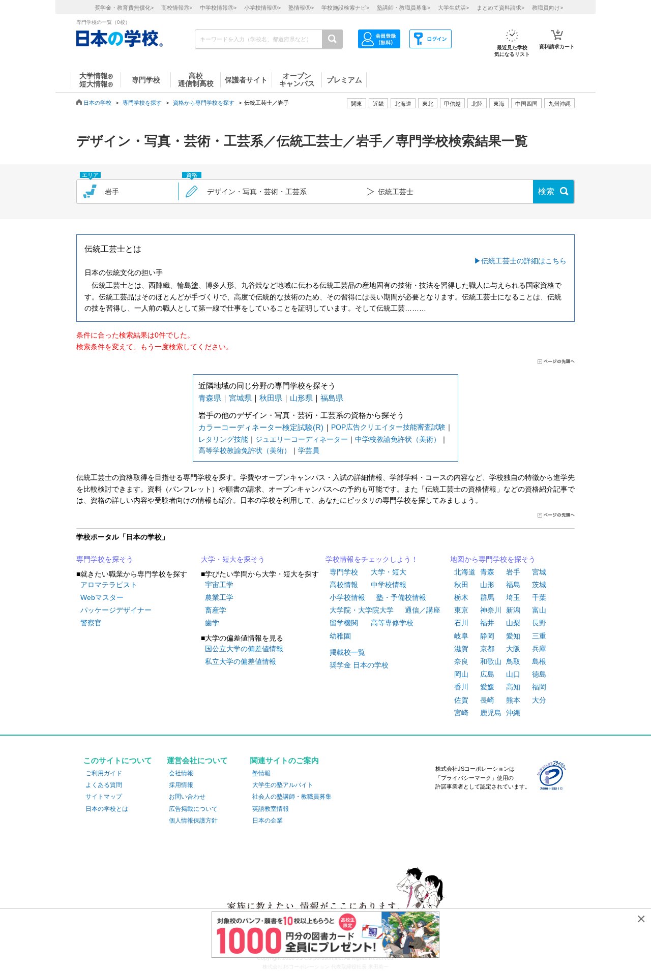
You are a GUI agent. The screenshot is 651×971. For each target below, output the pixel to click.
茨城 (539, 585)
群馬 (487, 597)
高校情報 (344, 585)
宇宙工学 (219, 585)
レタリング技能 (223, 439)
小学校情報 (347, 597)
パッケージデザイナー (116, 610)
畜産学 (215, 610)
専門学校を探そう (104, 559)
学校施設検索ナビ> (345, 8)
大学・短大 (388, 572)
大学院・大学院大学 (362, 610)
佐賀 (461, 700)
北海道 (403, 104)
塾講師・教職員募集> (403, 8)
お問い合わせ (187, 796)
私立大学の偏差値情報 (240, 661)
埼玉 (513, 597)
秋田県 (270, 397)
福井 (487, 623)
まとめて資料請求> (500, 8)
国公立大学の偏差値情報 (244, 649)
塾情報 (261, 773)
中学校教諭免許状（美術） (397, 439)
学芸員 (308, 450)
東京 (461, 610)
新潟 (513, 610)
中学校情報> (218, 8)
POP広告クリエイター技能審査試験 (388, 427)
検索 (546, 191)
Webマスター (102, 597)
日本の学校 (97, 103)
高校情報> (176, 8)
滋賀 (461, 649)
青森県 (209, 397)
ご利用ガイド (103, 773)
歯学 (212, 623)
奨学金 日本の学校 (359, 665)
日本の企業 (267, 820)
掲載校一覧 (347, 652)
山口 (513, 674)
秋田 (461, 585)
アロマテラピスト (108, 585)
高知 (513, 687)
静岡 (487, 636)
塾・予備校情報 (401, 597)
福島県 (331, 397)
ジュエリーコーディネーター (301, 439)
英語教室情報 (270, 808)
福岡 (539, 687)
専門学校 (344, 572)
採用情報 (181, 784)
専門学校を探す (142, 103)
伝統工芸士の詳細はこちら (524, 261)
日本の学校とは (106, 808)
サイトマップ (103, 796)
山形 (487, 585)
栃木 (461, 597)
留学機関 (344, 623)
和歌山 (490, 661)
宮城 (539, 572)
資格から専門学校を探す (203, 103)
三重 (539, 636)
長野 (539, 623)
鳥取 (513, 661)
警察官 (91, 623)
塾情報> (301, 8)
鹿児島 (490, 713)
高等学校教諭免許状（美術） (244, 450)
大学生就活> (453, 8)
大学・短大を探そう (233, 559)
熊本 (513, 700)
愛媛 (487, 687)
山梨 (513, 623)
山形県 (301, 397)
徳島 (539, 674)
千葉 (539, 597)
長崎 (487, 700)
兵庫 (539, 649)
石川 (461, 623)
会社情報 (181, 773)
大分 (539, 700)
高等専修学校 (392, 623)
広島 (487, 674)
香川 (461, 687)
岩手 (513, 572)
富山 (539, 610)
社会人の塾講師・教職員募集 (292, 796)
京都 (487, 649)
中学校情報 (388, 585)
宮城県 (240, 397)
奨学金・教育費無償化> (124, 8)
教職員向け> (547, 8)
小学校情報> (262, 8)
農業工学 (219, 597)
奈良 (461, 661)
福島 (513, 585)
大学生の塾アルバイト (282, 784)
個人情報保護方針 (193, 820)
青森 (487, 572)
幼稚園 (340, 636)
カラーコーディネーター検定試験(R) (260, 427)
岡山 (461, 674)
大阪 (513, 649)
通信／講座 (422, 610)
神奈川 (490, 610)
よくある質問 (103, 784)
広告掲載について (193, 808)
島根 (539, 661)
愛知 (513, 636)
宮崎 (461, 713)
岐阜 (461, 636)
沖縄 (513, 713)
